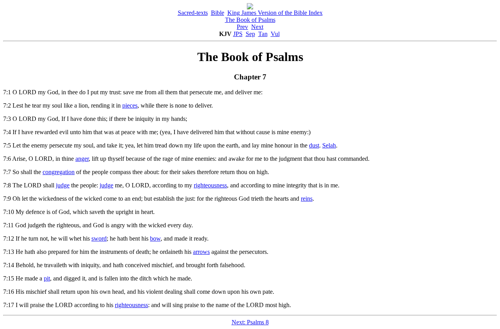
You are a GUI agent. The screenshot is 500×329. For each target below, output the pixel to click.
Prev (242, 26)
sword (99, 238)
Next (257, 26)
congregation (59, 172)
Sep (250, 34)
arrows (201, 251)
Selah (329, 145)
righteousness (210, 185)
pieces (130, 105)
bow (155, 238)
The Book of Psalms (250, 19)
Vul (275, 34)
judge (63, 185)
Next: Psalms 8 (250, 322)
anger (82, 158)
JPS (238, 34)
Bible (217, 12)
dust (314, 145)
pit (47, 278)
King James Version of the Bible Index (275, 12)
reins (306, 198)
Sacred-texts (193, 12)
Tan (263, 34)
